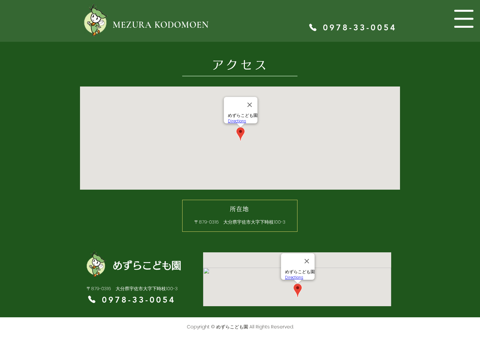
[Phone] (313, 27)
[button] (463, 19)
